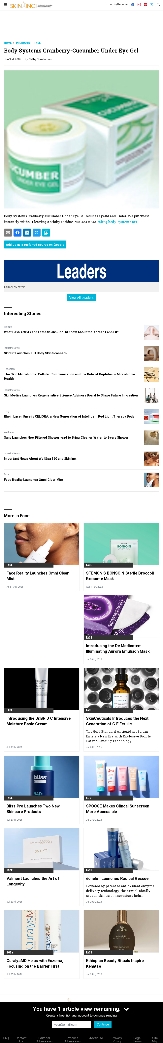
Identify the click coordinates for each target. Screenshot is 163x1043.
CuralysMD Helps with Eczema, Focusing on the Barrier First (35, 963)
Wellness (9, 432)
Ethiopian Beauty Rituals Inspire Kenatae (115, 963)
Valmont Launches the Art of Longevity (33, 881)
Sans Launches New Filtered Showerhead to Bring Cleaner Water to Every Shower (66, 437)
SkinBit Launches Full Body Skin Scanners (35, 353)
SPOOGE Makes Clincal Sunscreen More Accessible (117, 809)
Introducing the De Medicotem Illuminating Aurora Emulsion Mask (118, 648)
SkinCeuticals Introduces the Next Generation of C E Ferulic (117, 721)
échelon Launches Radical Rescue (117, 878)
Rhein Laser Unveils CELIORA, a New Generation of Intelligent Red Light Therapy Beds (69, 416)
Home (8, 42)
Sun (88, 798)
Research (9, 369)
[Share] (17, 233)
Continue (103, 1024)
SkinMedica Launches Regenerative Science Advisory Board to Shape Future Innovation (71, 395)
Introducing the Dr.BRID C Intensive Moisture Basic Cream (39, 721)
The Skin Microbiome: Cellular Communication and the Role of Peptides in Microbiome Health (69, 376)
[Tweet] (37, 233)
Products (23, 42)
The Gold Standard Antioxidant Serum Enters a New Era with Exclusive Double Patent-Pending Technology (118, 736)
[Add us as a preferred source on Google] (46, 233)
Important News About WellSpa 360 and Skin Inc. (40, 459)
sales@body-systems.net (117, 222)
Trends (8, 326)
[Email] (8, 233)
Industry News (12, 348)
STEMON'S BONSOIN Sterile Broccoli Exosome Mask (120, 576)
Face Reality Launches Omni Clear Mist (33, 480)
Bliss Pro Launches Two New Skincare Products (33, 809)
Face (37, 42)
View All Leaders (81, 297)
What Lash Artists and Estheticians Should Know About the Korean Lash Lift (61, 332)
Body (7, 411)
